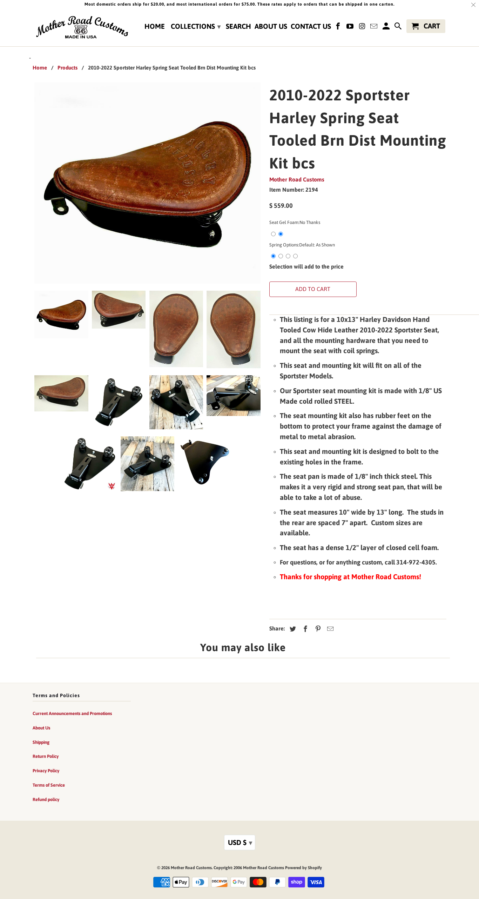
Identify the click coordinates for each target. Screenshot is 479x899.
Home (154, 26)
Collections (196, 26)
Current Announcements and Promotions (72, 713)
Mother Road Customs (296, 179)
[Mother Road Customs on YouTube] (350, 27)
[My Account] (386, 27)
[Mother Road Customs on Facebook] (339, 27)
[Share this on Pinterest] (317, 629)
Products (67, 68)
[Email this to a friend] (329, 629)
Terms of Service (49, 785)
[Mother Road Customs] (82, 27)
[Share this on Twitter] (291, 629)
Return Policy (46, 756)
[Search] (398, 27)
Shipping (41, 742)
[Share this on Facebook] (304, 629)
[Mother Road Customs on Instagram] (362, 27)
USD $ (240, 842)
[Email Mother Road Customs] (374, 27)
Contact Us (311, 26)
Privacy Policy (46, 770)
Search (238, 26)
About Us (271, 26)
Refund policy (46, 799)
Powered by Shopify (303, 867)
